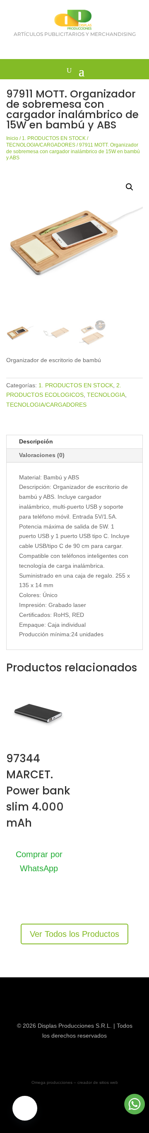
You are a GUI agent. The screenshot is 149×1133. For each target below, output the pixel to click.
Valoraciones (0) (42, 455)
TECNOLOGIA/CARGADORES (40, 145)
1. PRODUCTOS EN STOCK (54, 138)
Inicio (12, 138)
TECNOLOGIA (106, 394)
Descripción (36, 441)
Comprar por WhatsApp (39, 861)
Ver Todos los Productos (74, 934)
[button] (129, 187)
